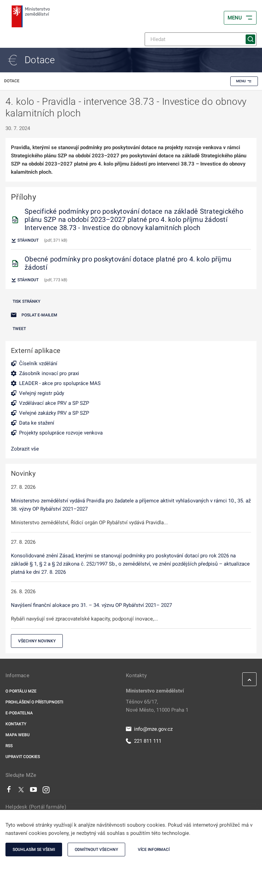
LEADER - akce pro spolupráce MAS (60, 383)
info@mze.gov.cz (153, 729)
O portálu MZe (21, 691)
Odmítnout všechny (96, 849)
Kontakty (15, 724)
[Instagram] (46, 791)
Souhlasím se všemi (34, 849)
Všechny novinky (37, 641)
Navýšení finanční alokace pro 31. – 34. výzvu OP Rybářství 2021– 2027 (91, 605)
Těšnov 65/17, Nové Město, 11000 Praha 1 (157, 706)
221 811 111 (147, 741)
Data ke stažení (36, 423)
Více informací (154, 849)
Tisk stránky (26, 301)
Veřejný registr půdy (41, 393)
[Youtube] (33, 791)
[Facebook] (8, 791)
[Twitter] (21, 791)
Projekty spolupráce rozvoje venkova (61, 433)
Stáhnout (27, 240)
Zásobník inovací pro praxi (49, 373)
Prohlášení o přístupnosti (34, 702)
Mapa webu (17, 734)
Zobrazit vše (25, 449)
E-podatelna (19, 713)
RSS (9, 745)
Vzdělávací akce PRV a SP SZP (54, 403)
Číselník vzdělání (38, 363)
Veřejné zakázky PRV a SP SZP (54, 413)
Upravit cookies (22, 756)
